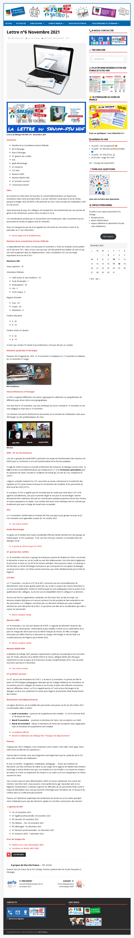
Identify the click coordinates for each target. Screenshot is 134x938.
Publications (36, 23)
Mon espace (108, 236)
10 (114, 259)
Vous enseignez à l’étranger (104, 23)
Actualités (21, 23)
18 (119, 263)
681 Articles (47, 865)
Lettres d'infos (58, 38)
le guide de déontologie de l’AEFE (27, 546)
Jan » (98, 279)
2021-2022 (48, 38)
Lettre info (18, 854)
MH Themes (43, 932)
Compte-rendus (55, 23)
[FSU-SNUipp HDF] (67, 19)
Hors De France (34, 38)
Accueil (8, 23)
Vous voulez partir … (78, 23)
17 (114, 263)
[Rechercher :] (108, 59)
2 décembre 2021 (17, 38)
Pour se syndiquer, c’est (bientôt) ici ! (106, 133)
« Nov (91, 279)
